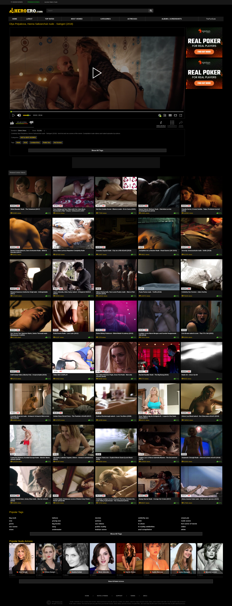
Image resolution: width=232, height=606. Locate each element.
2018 (25, 142)
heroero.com (58, 601)
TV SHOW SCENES (17, 2)
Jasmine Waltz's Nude (50, 2)
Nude (18, 142)
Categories (105, 19)
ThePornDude (211, 19)
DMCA (145, 595)
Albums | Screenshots (172, 19)
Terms (132, 595)
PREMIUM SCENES (33, 2)
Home (14, 19)
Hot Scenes (58, 142)
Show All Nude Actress (116, 581)
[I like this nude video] (12, 123)
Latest (29, 19)
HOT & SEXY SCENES (28, 137)
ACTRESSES (132, 19)
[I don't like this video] (31, 123)
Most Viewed (76, 19)
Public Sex (46, 142)
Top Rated (49, 19)
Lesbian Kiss (35, 142)
